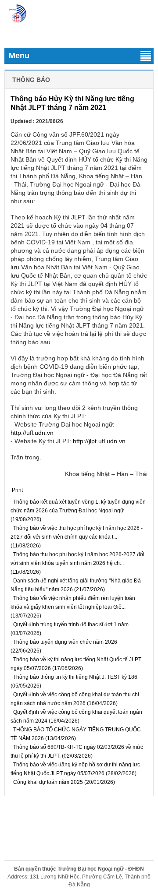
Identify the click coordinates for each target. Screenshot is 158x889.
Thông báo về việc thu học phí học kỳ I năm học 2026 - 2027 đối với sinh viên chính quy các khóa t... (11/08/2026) (77, 537)
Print (17, 490)
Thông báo (31, 79)
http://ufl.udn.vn (32, 432)
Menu (19, 55)
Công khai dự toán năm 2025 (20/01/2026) (63, 782)
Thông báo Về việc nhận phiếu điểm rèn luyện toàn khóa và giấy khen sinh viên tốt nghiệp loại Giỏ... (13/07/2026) (73, 607)
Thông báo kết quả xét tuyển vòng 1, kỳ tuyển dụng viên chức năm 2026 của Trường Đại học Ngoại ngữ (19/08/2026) (78, 510)
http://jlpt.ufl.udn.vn (99, 440)
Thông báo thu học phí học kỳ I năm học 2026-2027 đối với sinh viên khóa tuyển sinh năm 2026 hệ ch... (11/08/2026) (77, 563)
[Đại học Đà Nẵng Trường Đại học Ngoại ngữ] (17, 13)
